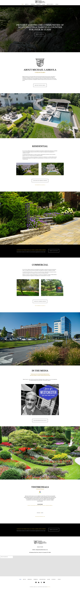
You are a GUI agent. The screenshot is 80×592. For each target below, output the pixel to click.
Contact (57, 4)
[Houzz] (38, 582)
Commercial (38, 4)
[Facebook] (36, 582)
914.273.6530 (45, 6)
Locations (53, 579)
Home (23, 4)
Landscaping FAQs (42, 579)
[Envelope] (44, 582)
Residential (33, 4)
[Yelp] (41, 582)
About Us (26, 4)
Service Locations (50, 4)
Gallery (43, 4)
